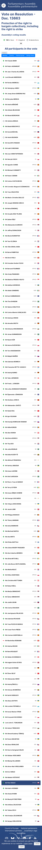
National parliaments (29, 828)
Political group (20, 55)
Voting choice (30, 55)
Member (5, 55)
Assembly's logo (30, 831)
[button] (21, 43)
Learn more (27, 843)
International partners (13, 831)
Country (11, 55)
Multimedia (21, 833)
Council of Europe (12, 828)
